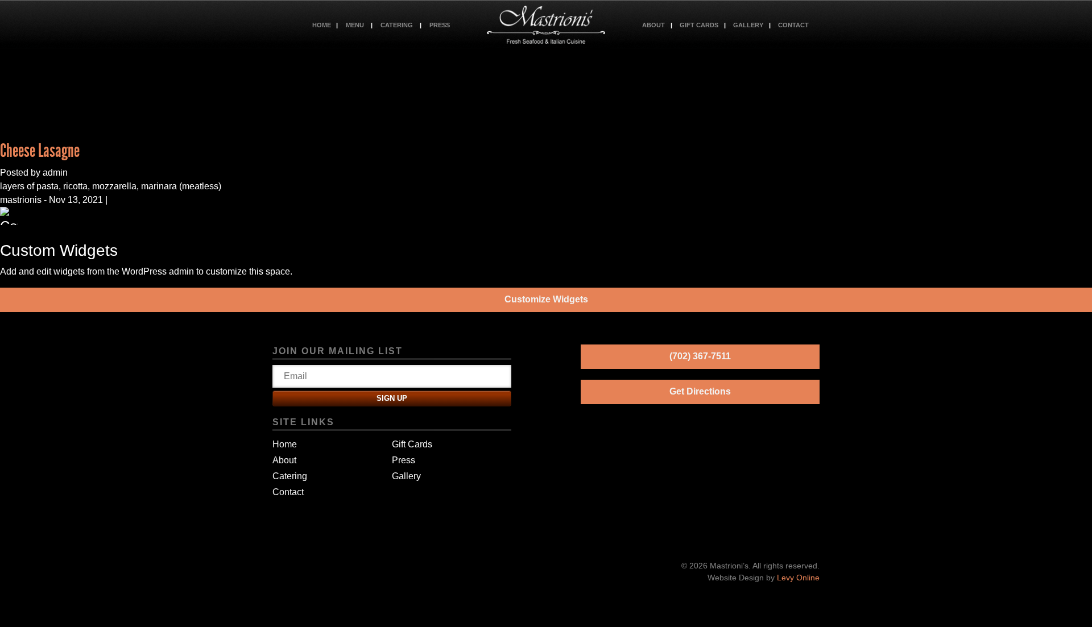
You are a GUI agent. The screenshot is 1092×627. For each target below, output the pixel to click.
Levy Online (798, 577)
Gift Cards (699, 25)
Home (321, 25)
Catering (396, 25)
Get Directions (700, 391)
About (653, 25)
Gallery (748, 25)
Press (439, 25)
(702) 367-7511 (700, 356)
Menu (355, 25)
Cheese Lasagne (40, 150)
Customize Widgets (546, 299)
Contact (793, 25)
